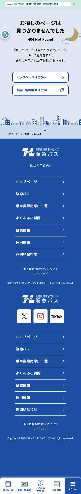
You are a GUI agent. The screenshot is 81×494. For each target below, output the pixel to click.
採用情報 (23, 242)
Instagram (40, 316)
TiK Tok (57, 316)
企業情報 (23, 230)
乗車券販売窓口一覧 (32, 206)
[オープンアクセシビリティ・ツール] (5, 34)
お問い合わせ (26, 254)
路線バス (23, 193)
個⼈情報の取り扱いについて (40, 268)
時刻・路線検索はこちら (33, 90)
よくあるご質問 (28, 218)
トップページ (26, 181)
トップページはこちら (31, 77)
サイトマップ (40, 273)
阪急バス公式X (40, 165)
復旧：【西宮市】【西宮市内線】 (42, 4)
